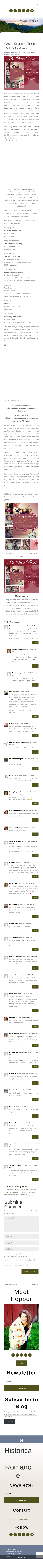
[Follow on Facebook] (11, 10)
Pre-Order (15, 116)
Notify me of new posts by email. (17, 1265)
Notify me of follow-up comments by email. (21, 1260)
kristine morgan (16, 759)
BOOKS (21, 1363)
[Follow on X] (15, 10)
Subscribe (9, 1421)
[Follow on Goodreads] (32, 10)
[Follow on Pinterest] (23, 10)
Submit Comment (30, 1271)
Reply (35, 642)
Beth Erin (13, 883)
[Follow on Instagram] (19, 10)
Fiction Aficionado (17, 742)
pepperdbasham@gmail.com (21, 1519)
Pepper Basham (11, 52)
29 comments (15, 54)
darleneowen (15, 1073)
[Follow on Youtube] (28, 10)
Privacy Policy (17, 1551)
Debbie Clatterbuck (17, 1052)
